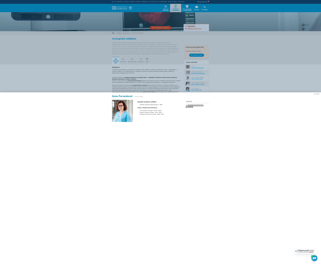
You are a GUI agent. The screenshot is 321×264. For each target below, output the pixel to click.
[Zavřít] (316, 250)
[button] (317, 94)
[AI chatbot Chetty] (314, 258)
